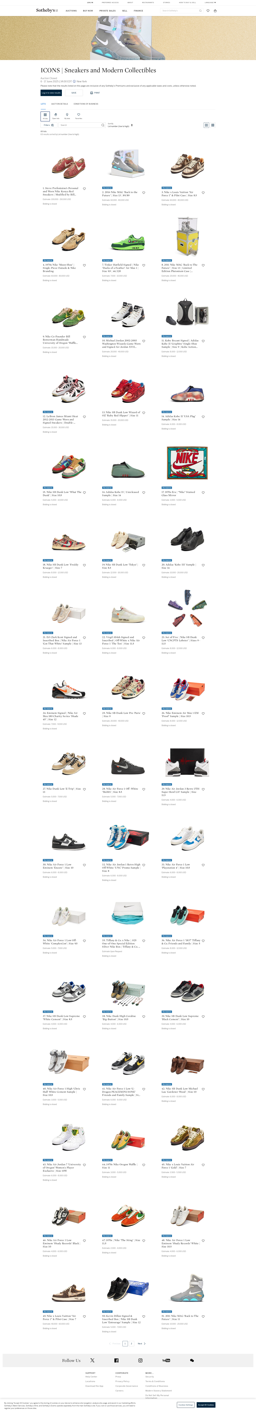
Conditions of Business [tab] (86, 104)
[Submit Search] (200, 11)
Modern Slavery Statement (158, 1391)
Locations (90, 1381)
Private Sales (107, 11)
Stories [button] (166, 2)
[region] (128, 1405)
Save (73, 93)
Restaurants (148, 2)
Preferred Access (110, 2)
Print (97, 93)
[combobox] (181, 10)
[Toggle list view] (212, 125)
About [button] (130, 2)
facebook (116, 1360)
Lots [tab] (43, 104)
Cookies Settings (186, 1405)
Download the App (94, 1386)
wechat (192, 1360)
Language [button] (209, 2)
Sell (124, 11)
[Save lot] (84, 189)
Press (118, 1377)
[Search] (103, 125)
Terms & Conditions (155, 1381)
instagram (140, 1360)
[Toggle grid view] (206, 125)
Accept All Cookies (206, 1405)
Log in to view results (51, 93)
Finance (138, 11)
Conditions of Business (156, 1386)
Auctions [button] (71, 11)
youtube (166, 1360)
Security (149, 1377)
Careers (119, 1391)
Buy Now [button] (88, 11)
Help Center (91, 1377)
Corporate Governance (126, 1386)
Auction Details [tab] (59, 104)
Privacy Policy (122, 1381)
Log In (90, 2)
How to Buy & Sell (187, 2)
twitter (92, 1360)
